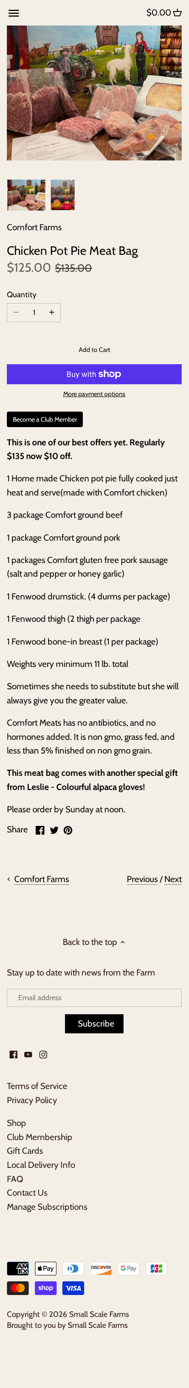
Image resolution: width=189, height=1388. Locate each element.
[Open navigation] (14, 13)
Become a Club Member (45, 419)
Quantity (22, 294)
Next (173, 879)
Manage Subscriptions (47, 1207)
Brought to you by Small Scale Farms (67, 1325)
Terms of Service (37, 1086)
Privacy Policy (32, 1100)
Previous (142, 879)
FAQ (15, 1179)
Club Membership (39, 1137)
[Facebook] (13, 1054)
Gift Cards (25, 1150)
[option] (26, 195)
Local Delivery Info (41, 1165)
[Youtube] (28, 1054)
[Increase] (51, 313)
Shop (16, 1123)
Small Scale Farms (99, 1314)
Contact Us (27, 1192)
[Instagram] (43, 1054)
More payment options (94, 394)
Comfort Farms (34, 227)
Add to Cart (94, 350)
